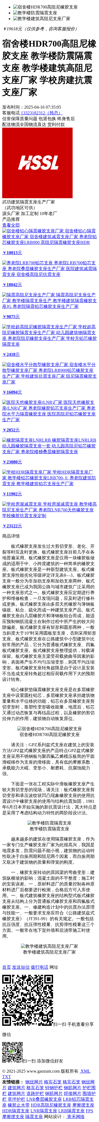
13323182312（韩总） (41, 113)
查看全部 (11, 225)
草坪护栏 (16, 1099)
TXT (6, 1076)
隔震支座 (34, 1116)
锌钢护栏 (54, 1087)
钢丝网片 (34, 1082)
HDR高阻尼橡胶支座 (51, 1105)
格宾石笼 (53, 1082)
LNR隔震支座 (44, 1110)
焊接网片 (72, 1093)
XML (84, 1071)
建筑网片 (16, 1087)
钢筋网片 (72, 1087)
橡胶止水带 (19, 1105)
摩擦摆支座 (83, 1105)
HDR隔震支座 (15, 1110)
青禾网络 (75, 1116)
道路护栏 (35, 1093)
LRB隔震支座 (71, 1110)
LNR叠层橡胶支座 (44, 1099)
